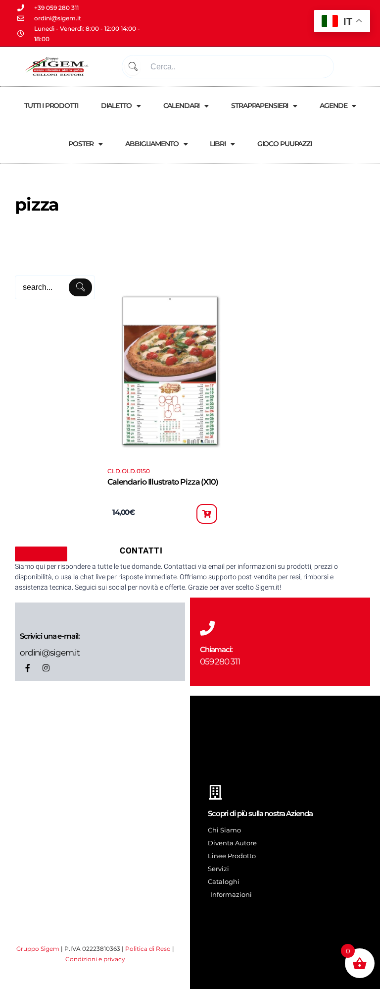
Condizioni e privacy (95, 959)
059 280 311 (220, 661)
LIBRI (217, 143)
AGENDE (333, 105)
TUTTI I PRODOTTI (51, 105)
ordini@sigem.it (50, 653)
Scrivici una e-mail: (49, 636)
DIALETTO (116, 105)
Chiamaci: (216, 649)
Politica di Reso (148, 948)
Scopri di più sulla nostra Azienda (260, 813)
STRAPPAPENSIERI (259, 105)
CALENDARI (181, 105)
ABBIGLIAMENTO (151, 143)
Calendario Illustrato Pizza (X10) (162, 482)
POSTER (81, 143)
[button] (206, 514)
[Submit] (132, 66)
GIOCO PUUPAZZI (284, 143)
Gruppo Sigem (37, 948)
